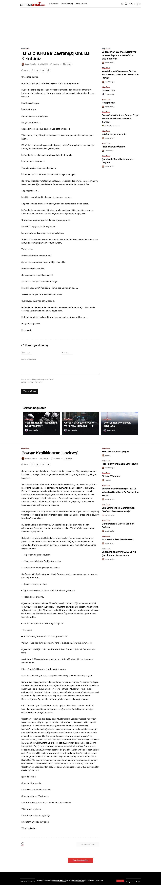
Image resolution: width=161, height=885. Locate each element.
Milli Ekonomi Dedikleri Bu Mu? (118, 539)
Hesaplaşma (108, 102)
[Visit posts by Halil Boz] (103, 455)
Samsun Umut (109, 515)
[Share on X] (37, 70)
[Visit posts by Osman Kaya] (103, 151)
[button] (120, 881)
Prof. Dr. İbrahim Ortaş (112, 126)
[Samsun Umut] (32, 3)
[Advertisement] (80, 26)
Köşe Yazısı (25, 48)
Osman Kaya (109, 151)
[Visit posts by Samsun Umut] (103, 515)
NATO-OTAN (108, 90)
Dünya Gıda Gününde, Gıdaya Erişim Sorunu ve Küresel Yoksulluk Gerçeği (120, 118)
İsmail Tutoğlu (30, 64)
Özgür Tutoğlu (109, 94)
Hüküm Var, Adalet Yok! (114, 134)
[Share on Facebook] (32, 70)
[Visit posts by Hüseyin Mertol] (23, 458)
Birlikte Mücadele (111, 476)
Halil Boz (108, 455)
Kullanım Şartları (77, 881)
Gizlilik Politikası (59, 881)
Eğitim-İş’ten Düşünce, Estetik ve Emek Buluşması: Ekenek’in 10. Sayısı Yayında (119, 55)
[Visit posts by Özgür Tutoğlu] (103, 94)
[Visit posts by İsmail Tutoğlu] (23, 64)
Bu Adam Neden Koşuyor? (115, 451)
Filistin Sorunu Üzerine (113, 146)
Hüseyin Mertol (31, 458)
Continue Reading (80, 860)
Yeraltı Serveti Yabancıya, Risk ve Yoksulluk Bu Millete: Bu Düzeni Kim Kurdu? (120, 74)
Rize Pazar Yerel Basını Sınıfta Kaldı (120, 463)
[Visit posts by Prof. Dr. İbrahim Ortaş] (103, 126)
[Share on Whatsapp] (42, 70)
